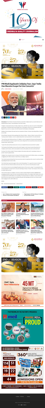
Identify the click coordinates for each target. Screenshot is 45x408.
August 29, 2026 (4, 217)
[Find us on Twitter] (19, 405)
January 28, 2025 (16, 88)
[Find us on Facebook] (18, 405)
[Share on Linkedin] (9, 117)
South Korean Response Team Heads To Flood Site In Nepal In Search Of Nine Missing (37, 214)
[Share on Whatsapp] (7, 117)
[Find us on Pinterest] (24, 405)
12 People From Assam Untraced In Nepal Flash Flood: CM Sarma (22, 214)
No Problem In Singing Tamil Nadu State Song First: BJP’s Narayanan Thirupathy (7, 214)
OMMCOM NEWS (8, 88)
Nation (5, 81)
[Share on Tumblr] (13, 117)
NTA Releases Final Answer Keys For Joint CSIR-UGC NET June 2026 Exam (7, 231)
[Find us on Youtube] (21, 405)
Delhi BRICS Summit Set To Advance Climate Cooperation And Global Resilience (22, 231)
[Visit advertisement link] (22, 18)
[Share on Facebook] (2, 117)
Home (2, 81)
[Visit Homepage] (22, 40)
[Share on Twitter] (4, 117)
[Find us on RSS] (25, 405)
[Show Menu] (43, 39)
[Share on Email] (15, 117)
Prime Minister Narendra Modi (9, 183)
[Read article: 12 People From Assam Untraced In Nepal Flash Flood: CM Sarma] (23, 207)
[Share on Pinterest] (11, 117)
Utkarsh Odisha (19, 183)
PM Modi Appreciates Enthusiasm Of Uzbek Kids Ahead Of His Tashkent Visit (37, 231)
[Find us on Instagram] (22, 405)
